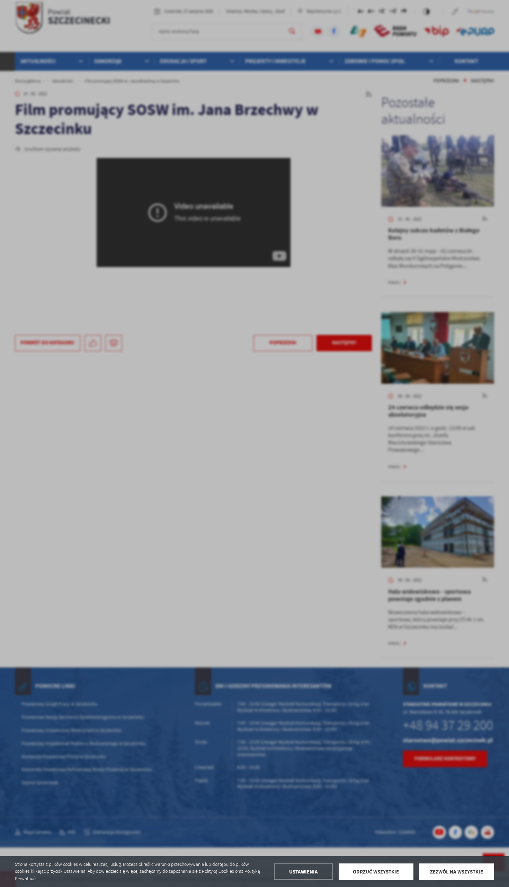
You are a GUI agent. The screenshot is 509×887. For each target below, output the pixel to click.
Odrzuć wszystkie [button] (376, 871)
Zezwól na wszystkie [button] (456, 871)
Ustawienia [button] (303, 871)
